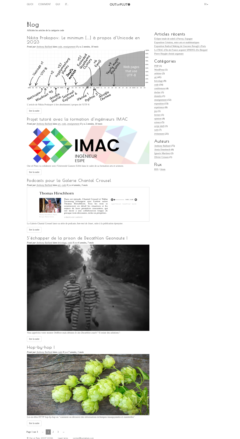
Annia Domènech (162, 149)
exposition (159, 103)
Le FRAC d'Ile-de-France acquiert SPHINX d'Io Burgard (180, 50)
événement (159, 134)
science (157, 122)
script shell (159, 126)
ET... (67, 4)
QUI (58, 4)
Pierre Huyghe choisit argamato (169, 54)
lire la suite (34, 111)
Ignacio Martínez (162, 153)
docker (157, 92)
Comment (44, 4)
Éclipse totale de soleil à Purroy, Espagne (173, 39)
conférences (159, 88)
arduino (157, 73)
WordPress (159, 69)
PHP (156, 66)
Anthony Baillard (162, 146)
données (158, 96)
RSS (156, 169)
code (156, 84)
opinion (157, 118)
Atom (162, 169)
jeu (155, 111)
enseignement (160, 100)
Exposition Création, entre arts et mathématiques (176, 42)
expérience (159, 107)
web (156, 130)
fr (205, 4)
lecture (157, 115)
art (155, 77)
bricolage (158, 81)
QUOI (30, 4)
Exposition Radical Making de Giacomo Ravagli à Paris (180, 46)
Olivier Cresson (161, 157)
